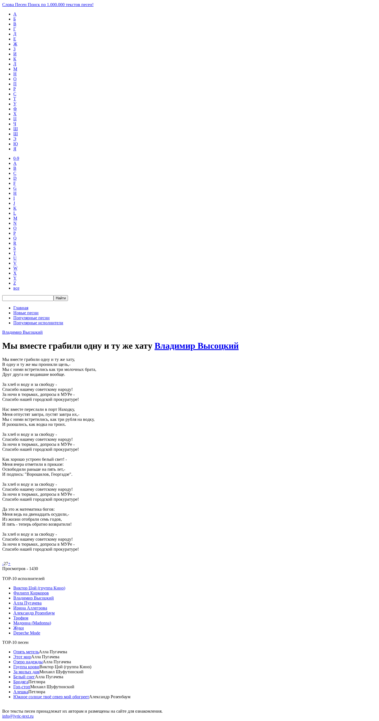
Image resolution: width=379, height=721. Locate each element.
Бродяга (20, 681)
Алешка (20, 691)
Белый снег (24, 676)
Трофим (20, 618)
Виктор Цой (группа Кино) (39, 588)
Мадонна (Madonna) (32, 623)
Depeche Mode (26, 633)
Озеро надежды (28, 661)
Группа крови (26, 666)
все (16, 288)
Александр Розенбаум (34, 613)
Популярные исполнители (38, 322)
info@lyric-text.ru (18, 716)
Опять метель (26, 651)
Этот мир (22, 656)
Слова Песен (48, 4)
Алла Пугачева (27, 603)
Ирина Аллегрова (30, 608)
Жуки (18, 628)
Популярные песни (31, 317)
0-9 (16, 158)
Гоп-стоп (21, 686)
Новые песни (26, 312)
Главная (20, 307)
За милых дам (26, 671)
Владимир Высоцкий (22, 332)
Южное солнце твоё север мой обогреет (51, 696)
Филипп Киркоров (31, 593)
